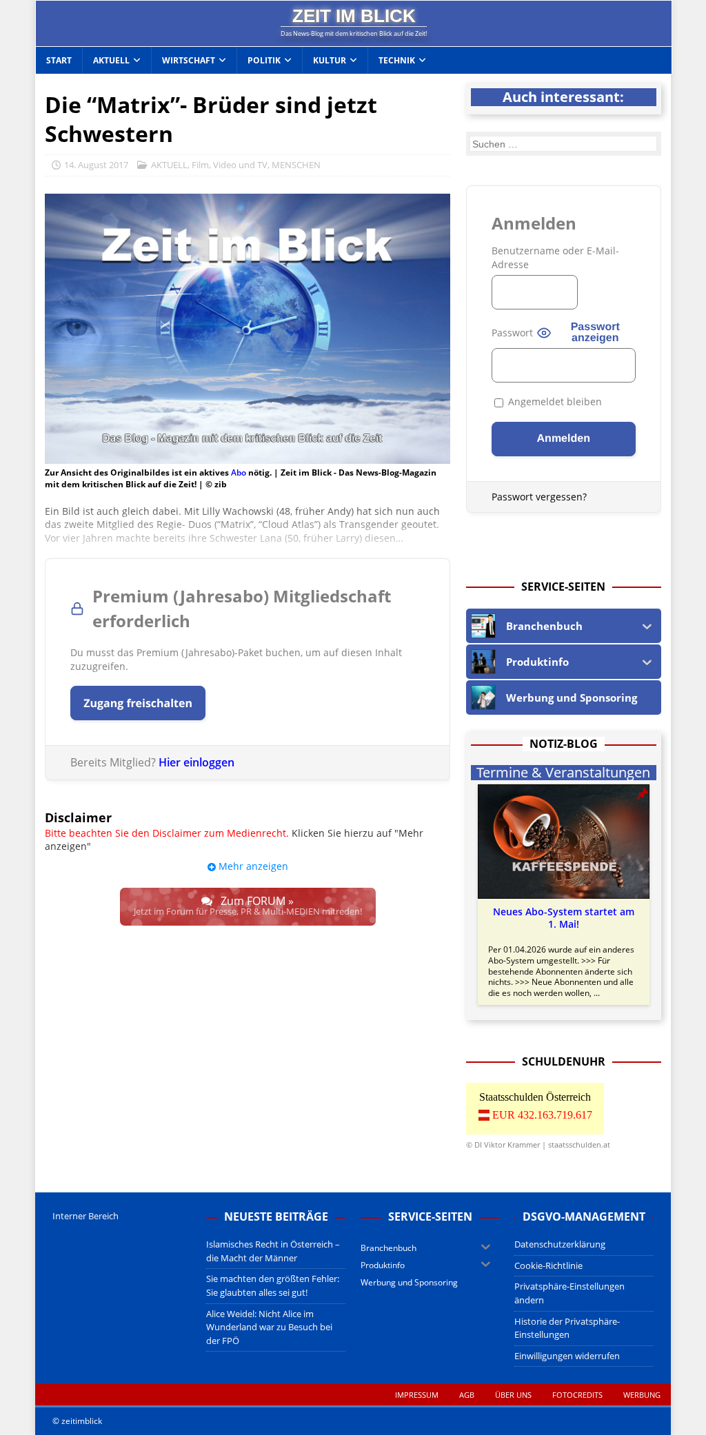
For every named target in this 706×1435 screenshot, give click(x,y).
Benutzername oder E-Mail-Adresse (555, 257)
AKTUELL (169, 165)
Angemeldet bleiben (553, 401)
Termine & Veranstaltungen (563, 772)
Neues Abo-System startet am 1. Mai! (563, 918)
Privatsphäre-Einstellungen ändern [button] (569, 1293)
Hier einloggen (196, 762)
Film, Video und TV (230, 165)
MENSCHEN (296, 165)
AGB (466, 1395)
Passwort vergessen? (539, 496)
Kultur (329, 60)
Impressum (416, 1395)
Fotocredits (577, 1395)
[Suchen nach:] (563, 144)
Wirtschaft (188, 60)
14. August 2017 (96, 165)
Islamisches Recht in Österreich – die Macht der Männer (273, 1251)
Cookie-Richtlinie (548, 1265)
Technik (397, 60)
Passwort (512, 332)
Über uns (513, 1395)
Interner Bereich (85, 1216)
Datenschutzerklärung (559, 1244)
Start (59, 60)
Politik (264, 60)
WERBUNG (641, 1395)
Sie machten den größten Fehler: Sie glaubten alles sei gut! (272, 1285)
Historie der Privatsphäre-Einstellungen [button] (567, 1328)
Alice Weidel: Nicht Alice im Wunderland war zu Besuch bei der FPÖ (269, 1327)
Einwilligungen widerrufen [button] (567, 1356)
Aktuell (111, 60)
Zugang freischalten (137, 703)
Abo (238, 472)
